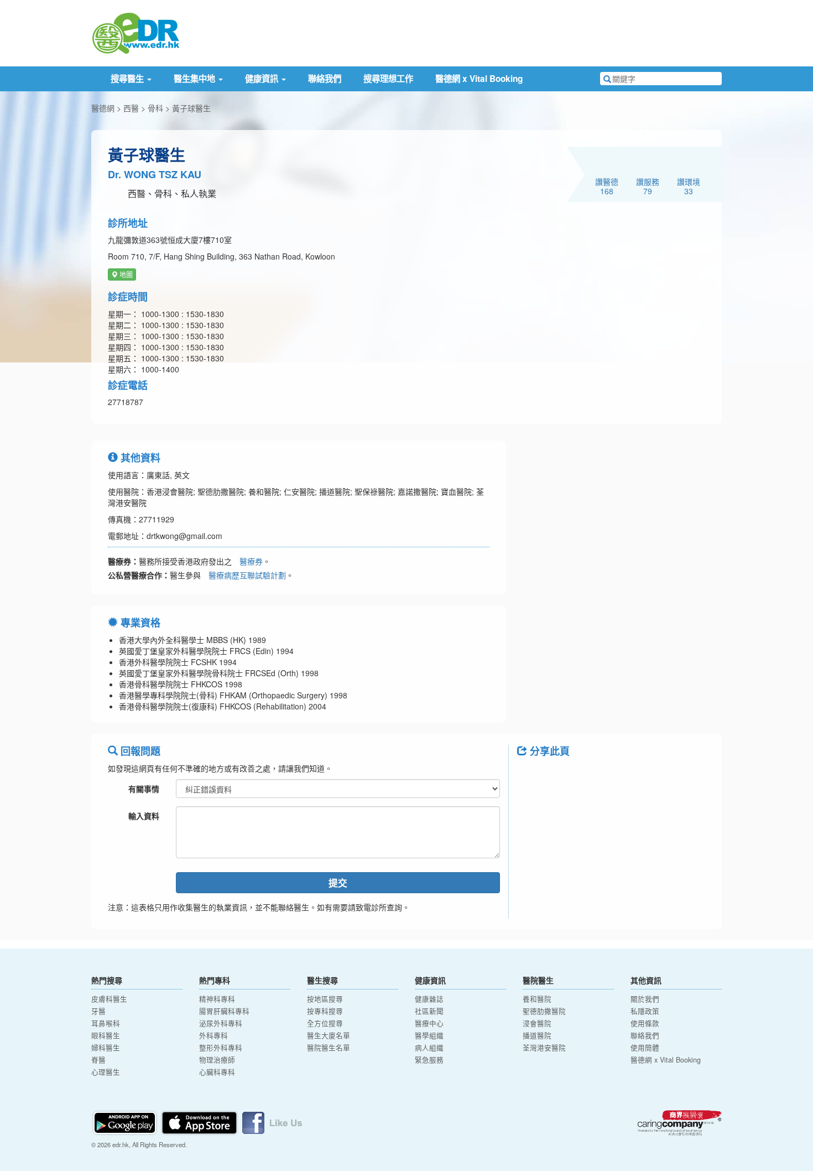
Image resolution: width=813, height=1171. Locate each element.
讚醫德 (606, 186)
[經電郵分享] (616, 776)
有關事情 (143, 788)
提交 (338, 882)
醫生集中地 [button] (195, 78)
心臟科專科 (217, 1072)
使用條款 (644, 1023)
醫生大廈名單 (328, 1035)
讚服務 (647, 186)
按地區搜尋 (325, 999)
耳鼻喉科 (105, 1023)
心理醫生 (105, 1072)
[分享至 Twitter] (559, 776)
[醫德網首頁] (135, 32)
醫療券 (251, 561)
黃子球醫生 (191, 107)
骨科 (155, 107)
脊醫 (98, 1060)
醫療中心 (429, 1023)
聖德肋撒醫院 (544, 1011)
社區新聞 (429, 1011)
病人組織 (429, 1048)
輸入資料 (143, 815)
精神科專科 (217, 999)
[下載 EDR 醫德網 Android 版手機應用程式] (125, 1121)
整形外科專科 (220, 1048)
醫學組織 (429, 1035)
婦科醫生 (105, 1048)
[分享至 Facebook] (530, 776)
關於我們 (644, 999)
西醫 (131, 107)
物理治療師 (217, 1060)
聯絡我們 (324, 78)
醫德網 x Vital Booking (479, 78)
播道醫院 (537, 1035)
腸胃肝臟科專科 (224, 1011)
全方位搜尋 (325, 1023)
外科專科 (213, 1035)
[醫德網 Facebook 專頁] (272, 1121)
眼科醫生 (105, 1035)
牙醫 (98, 1011)
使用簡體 (644, 1048)
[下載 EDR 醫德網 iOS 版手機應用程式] (200, 1121)
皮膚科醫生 (109, 999)
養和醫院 (537, 999)
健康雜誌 (429, 999)
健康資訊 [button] (262, 78)
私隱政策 (644, 1011)
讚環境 (688, 186)
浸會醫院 (537, 1023)
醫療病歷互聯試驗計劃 (247, 575)
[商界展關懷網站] (680, 1123)
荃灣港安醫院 (544, 1048)
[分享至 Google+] (588, 776)
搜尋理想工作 (388, 78)
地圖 (125, 274)
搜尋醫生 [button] (128, 78)
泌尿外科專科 (220, 1023)
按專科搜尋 (325, 1011)
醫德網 (102, 107)
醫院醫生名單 (328, 1048)
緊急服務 (429, 1060)
